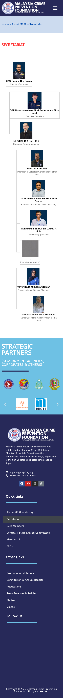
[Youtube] (28, 483)
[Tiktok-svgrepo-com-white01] (41, 483)
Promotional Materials (20, 573)
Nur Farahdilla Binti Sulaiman (38, 314)
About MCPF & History (20, 512)
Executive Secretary (35, 116)
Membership (14, 539)
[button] (55, 8)
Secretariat (13, 519)
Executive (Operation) (39, 235)
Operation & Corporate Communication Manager (37, 173)
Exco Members (15, 526)
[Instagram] (35, 483)
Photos (11, 600)
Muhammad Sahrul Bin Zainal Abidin (38, 230)
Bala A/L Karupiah (37, 168)
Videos (11, 606)
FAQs (10, 546)
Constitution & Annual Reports (25, 579)
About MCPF (19, 24)
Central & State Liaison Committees (28, 532)
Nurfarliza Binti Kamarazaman (33, 286)
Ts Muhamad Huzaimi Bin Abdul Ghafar (38, 200)
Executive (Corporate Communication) (38, 204)
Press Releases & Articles (21, 593)
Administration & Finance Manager (33, 290)
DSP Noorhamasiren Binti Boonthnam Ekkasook (34, 111)
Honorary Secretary (19, 84)
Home (5, 24)
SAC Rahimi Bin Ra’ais (19, 81)
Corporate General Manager (26, 144)
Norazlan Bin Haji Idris (26, 140)
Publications (14, 586)
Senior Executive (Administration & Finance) (38, 319)
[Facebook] (22, 483)
